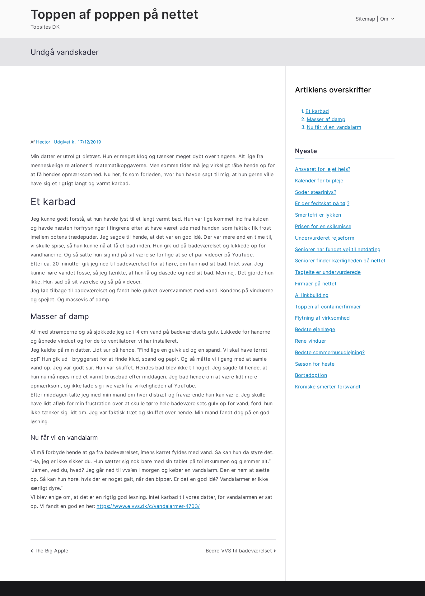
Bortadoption (311, 375)
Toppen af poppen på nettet (114, 14)
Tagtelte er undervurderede (328, 272)
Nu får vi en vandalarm (334, 127)
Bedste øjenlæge (315, 329)
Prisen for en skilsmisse (323, 226)
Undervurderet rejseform (324, 238)
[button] (391, 18)
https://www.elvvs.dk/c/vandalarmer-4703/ (147, 506)
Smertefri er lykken (318, 215)
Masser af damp (326, 119)
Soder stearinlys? (315, 192)
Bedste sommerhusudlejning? (330, 352)
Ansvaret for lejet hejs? (322, 169)
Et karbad (317, 111)
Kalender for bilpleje (319, 180)
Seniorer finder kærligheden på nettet (340, 260)
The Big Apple (51, 550)
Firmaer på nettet (316, 283)
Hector (43, 141)
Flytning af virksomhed (322, 318)
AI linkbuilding (312, 295)
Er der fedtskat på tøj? (322, 203)
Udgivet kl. (77, 141)
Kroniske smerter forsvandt (328, 386)
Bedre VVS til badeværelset (239, 550)
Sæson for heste (314, 364)
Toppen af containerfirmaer (328, 306)
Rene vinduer (310, 341)
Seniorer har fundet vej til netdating (338, 249)
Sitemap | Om (372, 19)
